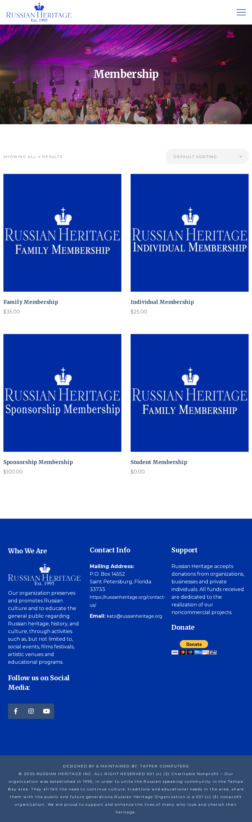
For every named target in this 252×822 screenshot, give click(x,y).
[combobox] (207, 156)
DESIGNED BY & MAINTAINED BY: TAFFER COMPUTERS (126, 766)
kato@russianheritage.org (134, 616)
